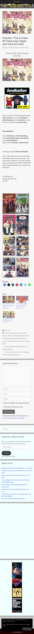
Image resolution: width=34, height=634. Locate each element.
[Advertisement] (17, 531)
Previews (7, 330)
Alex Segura (13, 333)
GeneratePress (17, 632)
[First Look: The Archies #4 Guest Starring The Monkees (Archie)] (22, 299)
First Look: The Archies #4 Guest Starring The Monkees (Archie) (21, 305)
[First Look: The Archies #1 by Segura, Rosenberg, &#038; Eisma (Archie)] (8, 299)
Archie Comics (22, 333)
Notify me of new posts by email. (13, 407)
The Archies (21, 341)
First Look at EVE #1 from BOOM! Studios (13, 499)
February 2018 (6, 336)
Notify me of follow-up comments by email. (16, 403)
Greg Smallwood (16, 336)
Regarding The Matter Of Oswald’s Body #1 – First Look (17, 468)
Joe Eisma (5, 338)
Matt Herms (12, 338)
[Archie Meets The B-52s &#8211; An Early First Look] (8, 314)
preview (4, 341)
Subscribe (6, 453)
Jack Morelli (25, 336)
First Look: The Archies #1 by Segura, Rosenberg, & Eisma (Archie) (8, 305)
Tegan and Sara (12, 341)
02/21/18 (7, 333)
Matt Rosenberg (21, 338)
